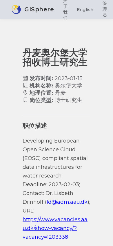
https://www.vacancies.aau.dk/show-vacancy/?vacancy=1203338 (55, 228)
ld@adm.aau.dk (67, 202)
